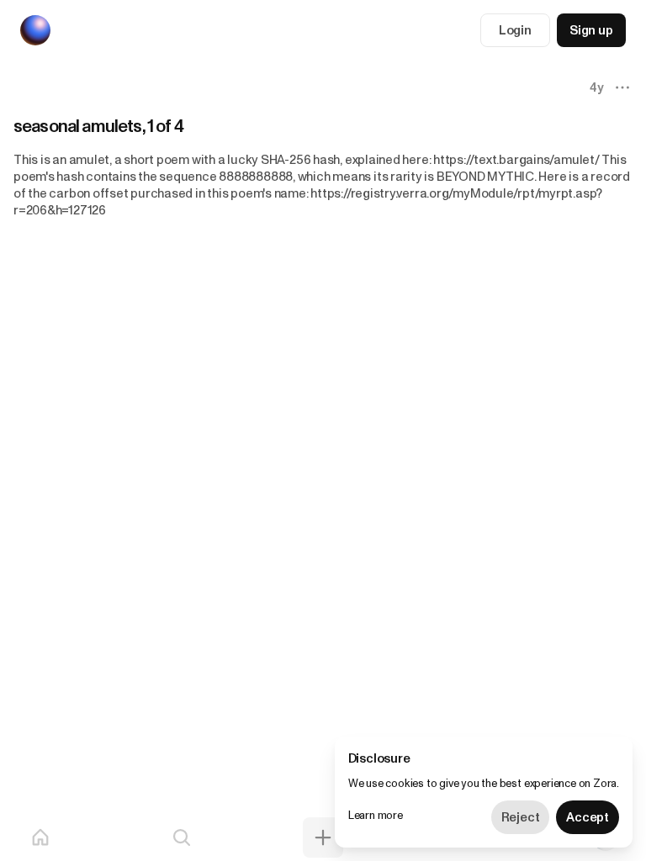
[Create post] (323, 837)
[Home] (40, 837)
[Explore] (182, 837)
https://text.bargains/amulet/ (516, 159)
